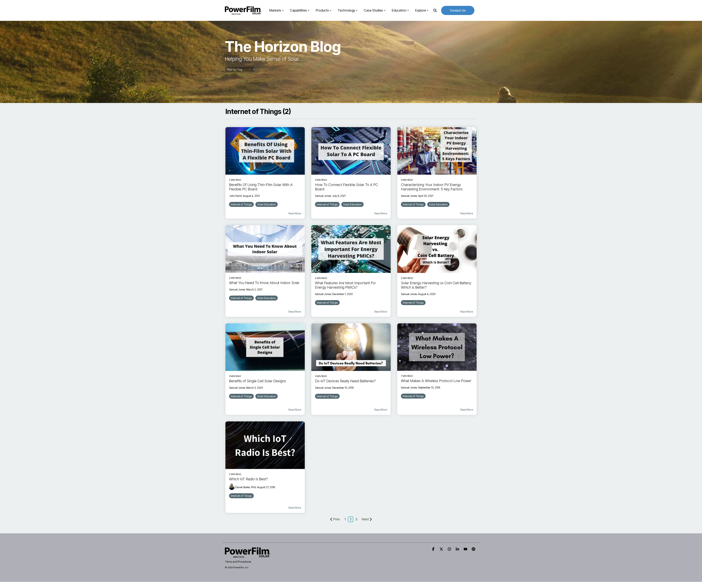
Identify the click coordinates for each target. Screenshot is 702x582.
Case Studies (373, 10)
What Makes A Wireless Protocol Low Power (436, 381)
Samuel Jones (323, 195)
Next (365, 519)
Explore (420, 10)
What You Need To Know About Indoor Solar (264, 283)
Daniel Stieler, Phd (245, 487)
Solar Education (266, 204)
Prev (336, 519)
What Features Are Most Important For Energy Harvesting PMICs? (345, 285)
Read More (294, 213)
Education (399, 10)
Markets (275, 10)
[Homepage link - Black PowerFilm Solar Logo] (248, 555)
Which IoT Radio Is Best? (248, 479)
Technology (346, 10)
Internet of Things (241, 204)
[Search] (435, 10)
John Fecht (235, 195)
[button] (434, 549)
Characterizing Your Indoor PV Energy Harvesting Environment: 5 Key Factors (432, 187)
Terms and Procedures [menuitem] (238, 561)
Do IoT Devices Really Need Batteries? (345, 381)
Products (322, 10)
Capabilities (298, 10)
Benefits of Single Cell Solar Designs (257, 381)
